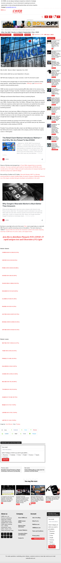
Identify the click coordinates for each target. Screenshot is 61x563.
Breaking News (8, 29)
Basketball (54, 141)
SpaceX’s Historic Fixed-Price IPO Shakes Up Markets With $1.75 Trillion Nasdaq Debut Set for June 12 (53, 498)
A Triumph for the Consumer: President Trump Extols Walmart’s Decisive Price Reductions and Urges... (55, 44)
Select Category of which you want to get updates (14, 452)
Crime (19, 455)
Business (27, 34)
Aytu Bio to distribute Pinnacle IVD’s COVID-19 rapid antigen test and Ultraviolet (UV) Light (22, 238)
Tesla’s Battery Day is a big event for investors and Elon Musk (34, 470)
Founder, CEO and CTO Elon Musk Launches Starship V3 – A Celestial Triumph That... (56, 118)
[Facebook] (2, 534)
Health (25, 455)
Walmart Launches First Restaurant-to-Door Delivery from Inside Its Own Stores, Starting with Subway (56, 82)
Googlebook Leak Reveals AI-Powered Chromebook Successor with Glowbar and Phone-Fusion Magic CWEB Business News (56, 128)
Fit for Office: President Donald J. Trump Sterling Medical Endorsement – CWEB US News (56, 91)
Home (2, 29)
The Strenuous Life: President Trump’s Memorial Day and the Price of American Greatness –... (56, 109)
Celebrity (13, 455)
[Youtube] (11, 537)
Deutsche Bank (38, 83)
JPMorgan (29, 83)
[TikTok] (2, 537)
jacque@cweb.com (11, 7)
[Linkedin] (8, 534)
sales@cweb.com (30, 558)
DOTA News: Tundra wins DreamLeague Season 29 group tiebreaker (55, 146)
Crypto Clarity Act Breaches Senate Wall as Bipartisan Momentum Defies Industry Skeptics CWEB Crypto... (56, 100)
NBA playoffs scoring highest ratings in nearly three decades (55, 138)
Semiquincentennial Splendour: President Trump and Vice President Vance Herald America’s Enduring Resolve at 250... (56, 54)
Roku (25, 226)
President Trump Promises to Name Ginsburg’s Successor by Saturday (10, 470)
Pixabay (18, 424)
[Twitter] (8, 537)
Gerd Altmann (9, 424)
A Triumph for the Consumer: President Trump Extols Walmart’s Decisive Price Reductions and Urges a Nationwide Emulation (7, 499)
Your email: (5, 447)
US (52, 48)
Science (31, 455)
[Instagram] (5, 534)
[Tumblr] (5, 537)
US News (5, 457)
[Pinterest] (11, 534)
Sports (37, 455)
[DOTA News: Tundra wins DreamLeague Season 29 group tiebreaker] (49, 145)
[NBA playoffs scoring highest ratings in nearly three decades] (49, 138)
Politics (53, 58)
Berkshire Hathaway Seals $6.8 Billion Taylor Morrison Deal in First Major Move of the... (56, 64)
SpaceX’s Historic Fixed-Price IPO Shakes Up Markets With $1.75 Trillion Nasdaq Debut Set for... (56, 73)
